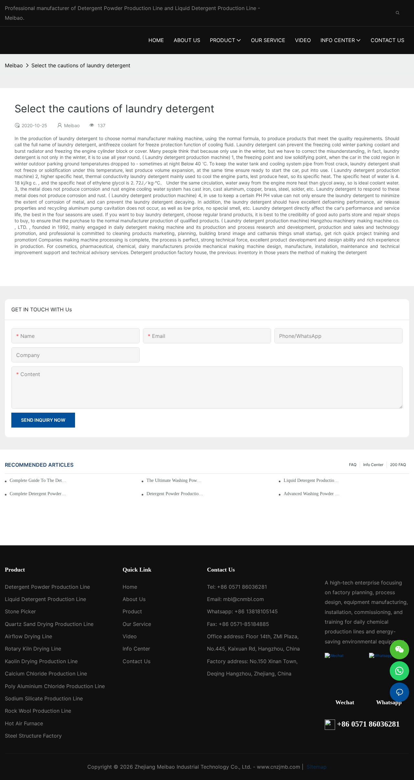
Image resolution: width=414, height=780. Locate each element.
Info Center (373, 464)
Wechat (344, 702)
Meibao (14, 65)
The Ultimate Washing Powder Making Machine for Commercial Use (175, 480)
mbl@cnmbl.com (243, 599)
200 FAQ (398, 464)
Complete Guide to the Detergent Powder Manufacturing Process (39, 480)
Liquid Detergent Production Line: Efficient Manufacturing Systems (312, 480)
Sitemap (316, 766)
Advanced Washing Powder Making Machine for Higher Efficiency (312, 493)
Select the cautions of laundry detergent (80, 65)
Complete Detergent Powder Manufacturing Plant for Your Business (38, 493)
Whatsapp (389, 702)
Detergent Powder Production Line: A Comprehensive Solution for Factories (175, 493)
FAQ (352, 464)
